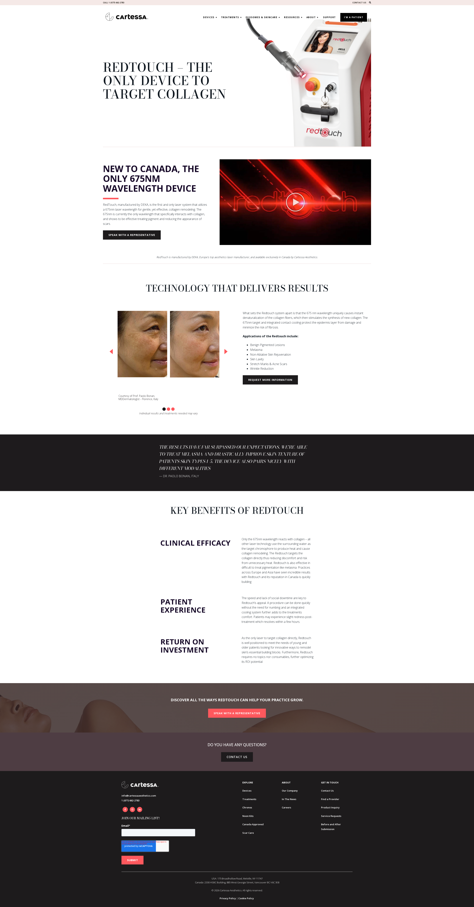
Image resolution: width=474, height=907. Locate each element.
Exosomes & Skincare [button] (262, 17)
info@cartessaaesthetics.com (138, 795)
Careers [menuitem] (286, 807)
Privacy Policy (228, 898)
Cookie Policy (246, 898)
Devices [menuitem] (246, 790)
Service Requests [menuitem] (331, 816)
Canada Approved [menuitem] (253, 824)
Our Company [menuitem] (290, 790)
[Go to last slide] (111, 351)
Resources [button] (292, 17)
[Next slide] (226, 351)
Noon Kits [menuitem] (247, 816)
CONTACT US (359, 2)
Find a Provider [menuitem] (330, 799)
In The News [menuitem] (289, 799)
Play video (295, 202)
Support (329, 17)
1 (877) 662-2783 (130, 800)
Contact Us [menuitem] (327, 790)
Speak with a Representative (132, 235)
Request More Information (270, 380)
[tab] (164, 409)
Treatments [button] (230, 17)
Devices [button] (208, 17)
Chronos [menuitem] (247, 807)
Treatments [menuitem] (249, 799)
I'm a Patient (353, 17)
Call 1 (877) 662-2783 (113, 2)
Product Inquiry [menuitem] (330, 807)
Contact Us (237, 757)
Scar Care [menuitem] (248, 832)
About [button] (311, 17)
